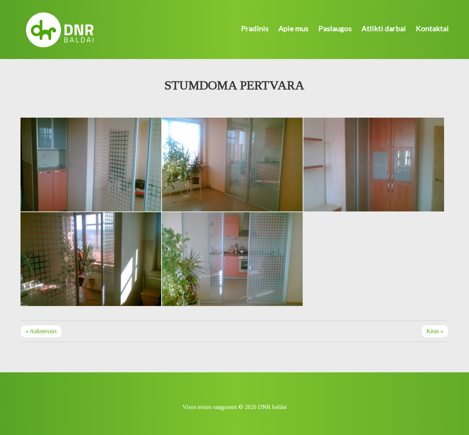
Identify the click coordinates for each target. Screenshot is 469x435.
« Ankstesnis (41, 331)
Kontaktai (432, 28)
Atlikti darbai (384, 28)
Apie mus (293, 28)
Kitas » (434, 331)
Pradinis (255, 28)
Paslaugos (335, 28)
